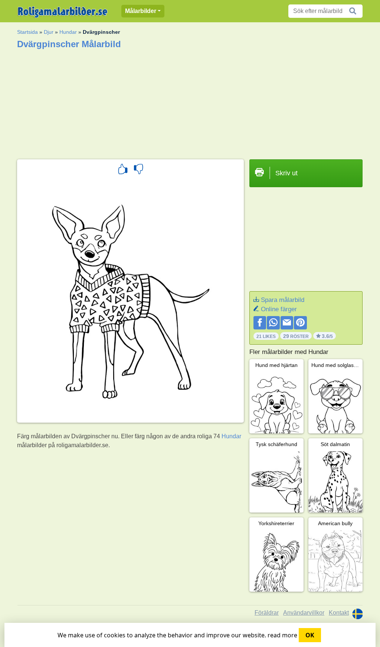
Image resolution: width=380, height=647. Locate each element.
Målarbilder (140, 11)
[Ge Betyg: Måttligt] (138, 170)
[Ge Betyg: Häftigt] (123, 170)
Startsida (27, 32)
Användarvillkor (303, 612)
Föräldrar (267, 612)
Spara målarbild (282, 299)
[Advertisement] (190, 102)
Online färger (279, 309)
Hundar (68, 32)
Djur (48, 32)
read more (282, 635)
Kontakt (339, 612)
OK (309, 635)
